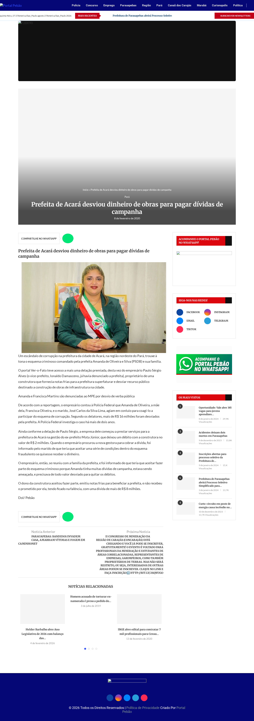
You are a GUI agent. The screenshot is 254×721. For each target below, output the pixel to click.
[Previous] (104, 16)
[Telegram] (207, 16)
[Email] (198, 16)
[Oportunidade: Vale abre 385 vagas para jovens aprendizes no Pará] (185, 412)
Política (238, 5)
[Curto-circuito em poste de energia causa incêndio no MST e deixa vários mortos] (185, 508)
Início (85, 189)
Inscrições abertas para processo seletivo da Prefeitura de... (212, 457)
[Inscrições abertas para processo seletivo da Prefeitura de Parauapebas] (185, 459)
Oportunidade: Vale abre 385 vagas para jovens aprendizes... (215, 411)
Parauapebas (128, 5)
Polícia (76, 5)
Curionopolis (220, 5)
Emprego (109, 5)
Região (146, 5)
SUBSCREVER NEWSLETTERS (235, 15)
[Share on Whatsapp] (67, 238)
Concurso (92, 5)
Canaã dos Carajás (179, 5)
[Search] (252, 5)
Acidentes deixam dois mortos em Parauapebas (213, 434)
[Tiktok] (211, 16)
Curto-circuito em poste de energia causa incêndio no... (215, 505)
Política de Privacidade (143, 708)
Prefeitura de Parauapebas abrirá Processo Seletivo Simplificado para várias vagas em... (164, 15)
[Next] (109, 16)
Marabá (201, 5)
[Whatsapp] (203, 16)
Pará (159, 5)
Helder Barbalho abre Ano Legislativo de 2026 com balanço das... (42, 634)
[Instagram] (194, 16)
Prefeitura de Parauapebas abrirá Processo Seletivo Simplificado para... (214, 482)
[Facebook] (190, 16)
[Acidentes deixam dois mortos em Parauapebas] (185, 437)
